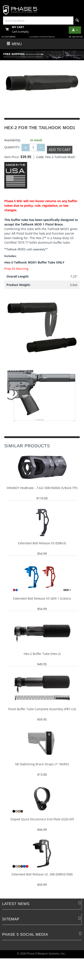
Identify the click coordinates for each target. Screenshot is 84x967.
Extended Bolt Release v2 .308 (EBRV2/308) (42, 874)
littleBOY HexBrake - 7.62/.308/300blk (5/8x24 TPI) (42, 488)
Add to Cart (60, 149)
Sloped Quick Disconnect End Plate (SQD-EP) (42, 819)
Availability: (12, 140)
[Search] (77, 20)
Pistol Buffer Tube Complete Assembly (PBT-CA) (42, 709)
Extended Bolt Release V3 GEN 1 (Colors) (42, 598)
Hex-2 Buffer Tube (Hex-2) (42, 654)
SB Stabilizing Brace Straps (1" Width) (42, 764)
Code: (39, 157)
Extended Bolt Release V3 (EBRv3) (42, 543)
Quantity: (11, 147)
